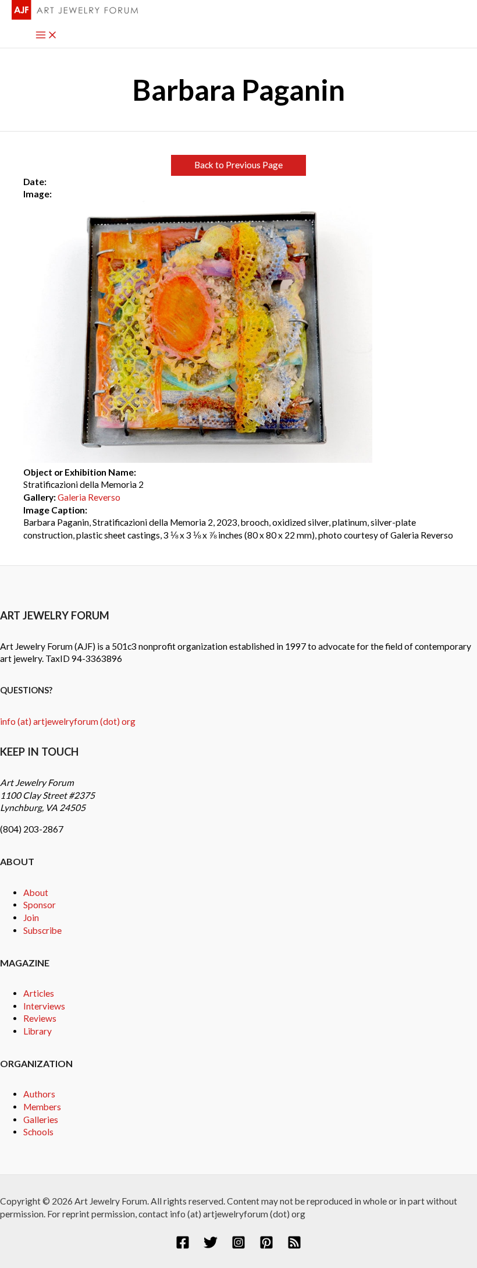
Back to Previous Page (238, 165)
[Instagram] (238, 1246)
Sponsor (39, 904)
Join (31, 917)
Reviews (39, 1018)
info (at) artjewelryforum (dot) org (68, 721)
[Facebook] (183, 1246)
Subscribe (42, 930)
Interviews (44, 1006)
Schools (38, 1132)
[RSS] (294, 1246)
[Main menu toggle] (46, 35)
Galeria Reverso (89, 497)
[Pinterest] (266, 1246)
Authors (39, 1094)
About (35, 892)
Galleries (40, 1119)
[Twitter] (211, 1246)
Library (37, 1031)
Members (42, 1106)
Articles (38, 993)
